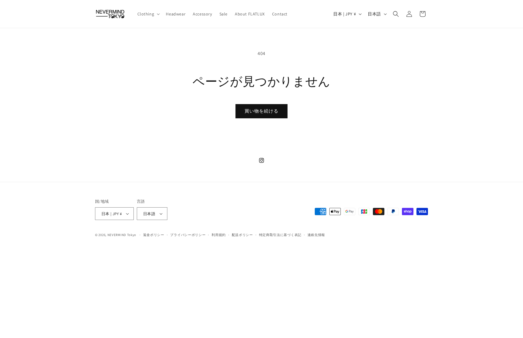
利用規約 (219, 235)
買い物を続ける (261, 111)
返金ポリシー (153, 235)
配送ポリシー (242, 235)
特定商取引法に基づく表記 (280, 235)
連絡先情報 (316, 235)
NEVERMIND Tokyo (122, 235)
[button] (148, 14)
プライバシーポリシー (188, 235)
